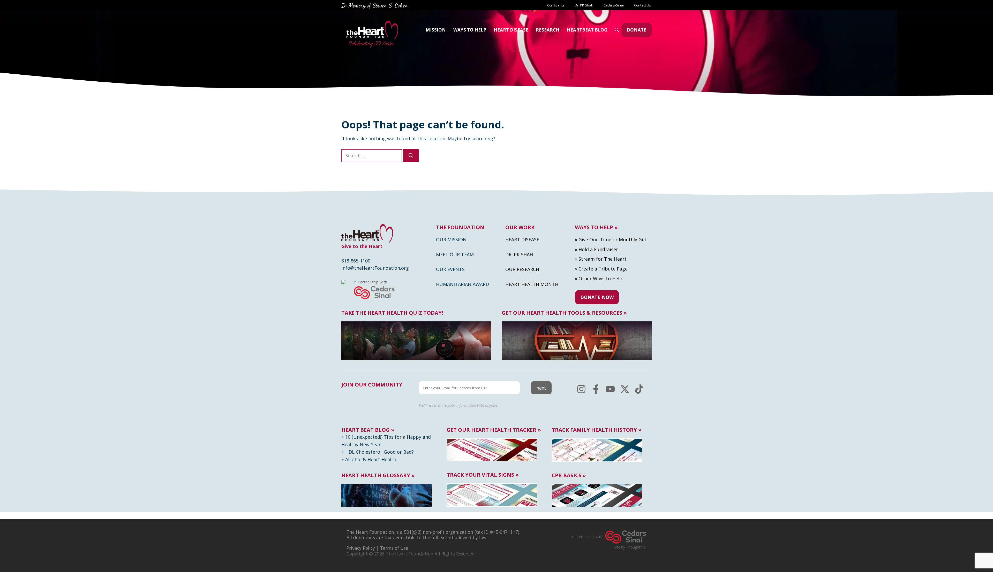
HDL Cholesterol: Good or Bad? (379, 452)
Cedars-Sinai (614, 5)
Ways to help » (596, 227)
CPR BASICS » (569, 475)
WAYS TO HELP (469, 30)
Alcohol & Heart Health (370, 459)
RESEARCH (547, 30)
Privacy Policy (361, 548)
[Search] (411, 155)
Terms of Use (394, 548)
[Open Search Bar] (616, 30)
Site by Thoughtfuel (630, 547)
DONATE (636, 30)
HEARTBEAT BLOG (587, 30)
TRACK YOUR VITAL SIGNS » (483, 474)
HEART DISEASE (511, 30)
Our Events (556, 5)
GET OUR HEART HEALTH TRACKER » (494, 430)
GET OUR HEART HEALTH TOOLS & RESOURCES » (564, 313)
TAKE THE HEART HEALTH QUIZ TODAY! (392, 313)
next (541, 388)
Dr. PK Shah (584, 5)
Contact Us (643, 5)
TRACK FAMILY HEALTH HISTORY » (597, 430)
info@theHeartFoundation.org (375, 268)
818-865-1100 (355, 261)
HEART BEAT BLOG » (367, 430)
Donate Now (597, 297)
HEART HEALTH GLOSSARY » (378, 475)
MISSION (436, 30)
